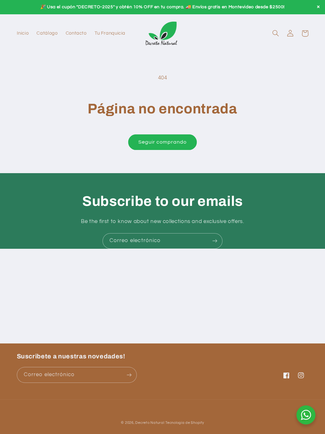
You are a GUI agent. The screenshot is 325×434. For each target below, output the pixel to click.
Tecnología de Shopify (184, 422)
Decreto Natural (149, 422)
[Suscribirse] (215, 241)
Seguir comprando (162, 142)
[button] (276, 33)
